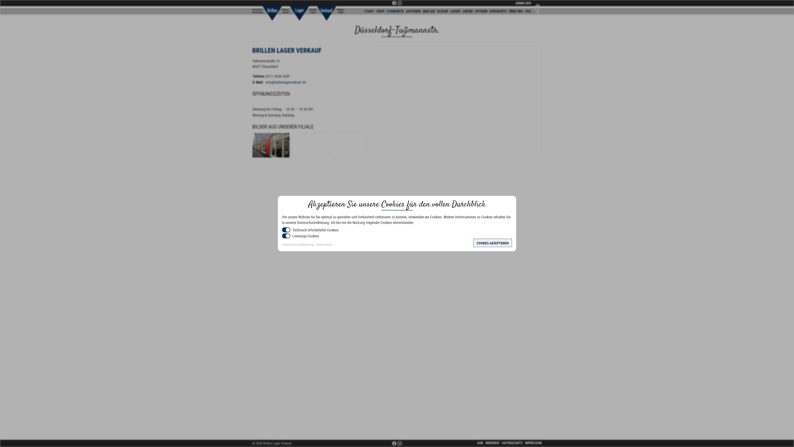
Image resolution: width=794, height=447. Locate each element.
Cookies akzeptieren (493, 243)
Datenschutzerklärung (298, 244)
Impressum (324, 244)
